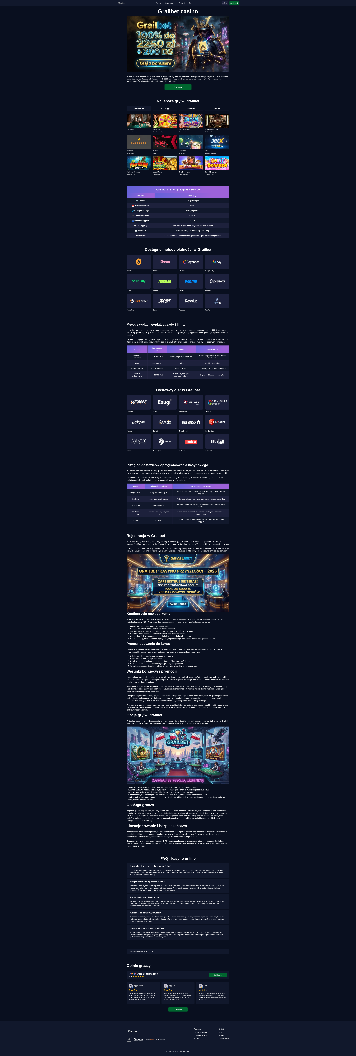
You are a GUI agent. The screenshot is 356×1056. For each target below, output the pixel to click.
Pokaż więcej (178, 1009)
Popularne (137, 108)
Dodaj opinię (218, 975)
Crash (189, 108)
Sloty (215, 108)
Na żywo (164, 108)
